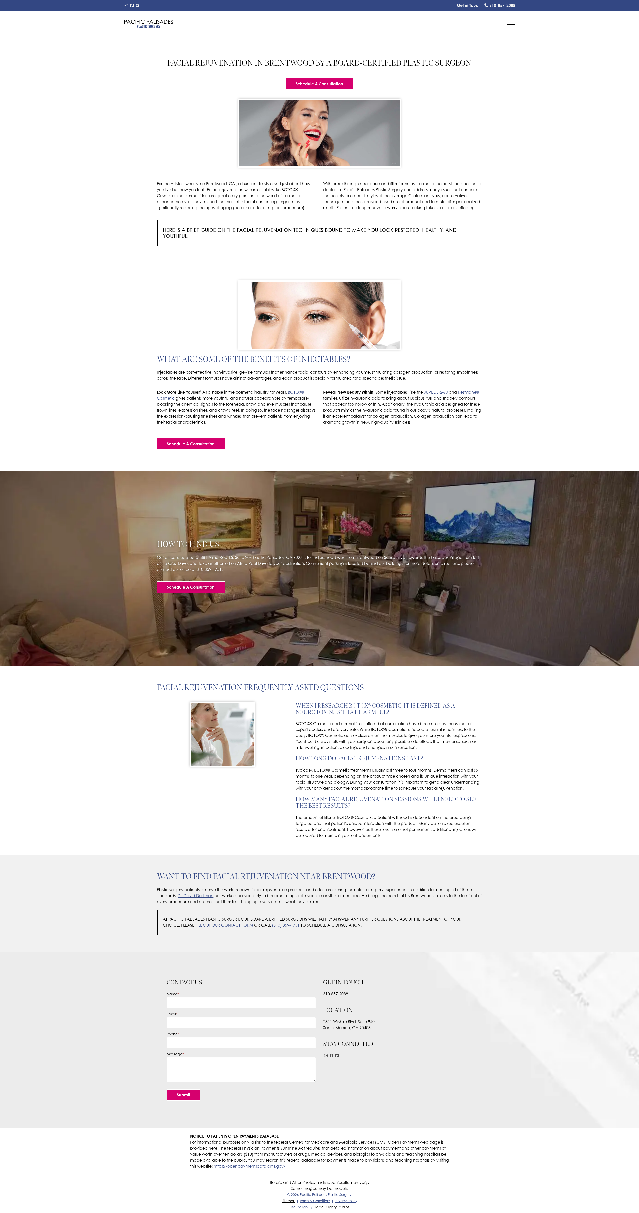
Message (175, 1054)
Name (173, 994)
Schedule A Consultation (319, 83)
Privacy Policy (346, 1201)
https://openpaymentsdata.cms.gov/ (249, 1166)
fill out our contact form (224, 925)
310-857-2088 (335, 993)
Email (172, 1014)
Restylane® (468, 392)
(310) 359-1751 (286, 925)
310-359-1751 (209, 569)
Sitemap (288, 1201)
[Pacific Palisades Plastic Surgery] (148, 23)
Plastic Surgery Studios (331, 1207)
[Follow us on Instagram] (126, 5)
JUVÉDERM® (436, 392)
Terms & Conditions (315, 1201)
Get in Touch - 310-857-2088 (486, 5)
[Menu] (511, 23)
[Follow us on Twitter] (137, 5)
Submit (183, 1094)
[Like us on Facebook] (132, 5)
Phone (173, 1034)
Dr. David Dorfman (195, 895)
